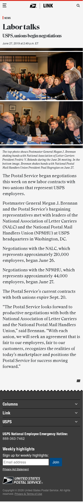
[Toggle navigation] (5, 5)
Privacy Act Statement (16, 469)
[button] (76, 5)
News (7, 18)
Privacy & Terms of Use (28, 493)
